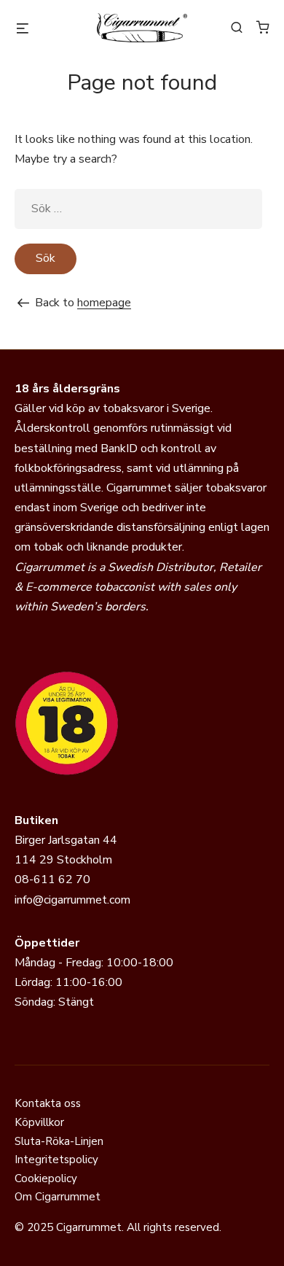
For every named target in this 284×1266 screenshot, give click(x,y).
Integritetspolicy (56, 1159)
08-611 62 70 (52, 879)
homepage (104, 303)
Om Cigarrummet (57, 1196)
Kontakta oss (48, 1103)
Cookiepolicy (46, 1178)
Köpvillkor (39, 1122)
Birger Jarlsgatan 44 (66, 840)
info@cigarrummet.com (72, 900)
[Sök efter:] (138, 209)
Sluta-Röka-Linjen (59, 1141)
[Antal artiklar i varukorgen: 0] (262, 27)
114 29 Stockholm (63, 860)
